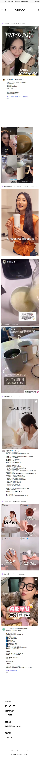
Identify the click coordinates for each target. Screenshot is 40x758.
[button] (2, 10)
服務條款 (13, 754)
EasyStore (27, 751)
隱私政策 (20, 754)
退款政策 (26, 754)
